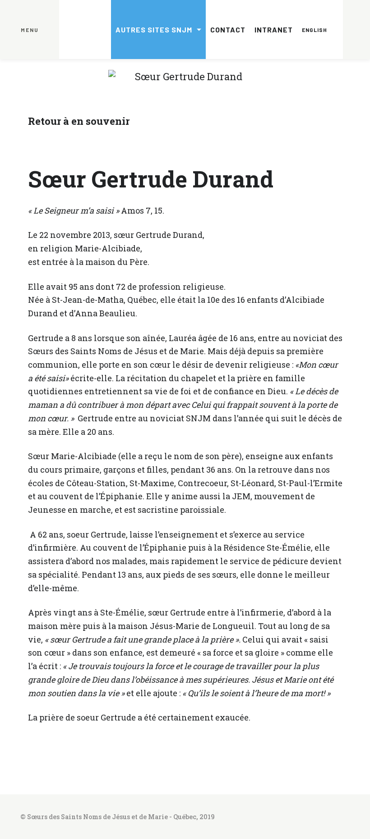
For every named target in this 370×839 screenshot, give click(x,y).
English (314, 30)
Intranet (273, 29)
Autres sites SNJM (154, 29)
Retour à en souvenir (79, 121)
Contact (227, 29)
